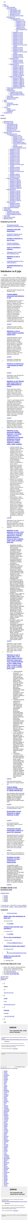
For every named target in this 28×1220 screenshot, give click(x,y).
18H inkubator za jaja (15, 11)
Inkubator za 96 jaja (18, 55)
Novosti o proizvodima (12, 104)
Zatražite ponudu (5, 893)
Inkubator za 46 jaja (18, 60)
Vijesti (5, 101)
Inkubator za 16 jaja (18, 33)
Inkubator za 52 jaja (18, 49)
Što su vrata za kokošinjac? (12, 937)
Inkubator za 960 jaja (18, 74)
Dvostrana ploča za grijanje (16, 15)
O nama (6, 107)
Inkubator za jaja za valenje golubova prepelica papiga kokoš (15, 332)
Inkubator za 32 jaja (18, 39)
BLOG (8, 105)
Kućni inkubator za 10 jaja (19, 147)
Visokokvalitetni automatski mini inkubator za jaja (15, 295)
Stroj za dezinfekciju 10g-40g (17, 94)
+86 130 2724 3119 (8, 992)
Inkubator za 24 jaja (18, 36)
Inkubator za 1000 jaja (18, 79)
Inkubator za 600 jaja (18, 69)
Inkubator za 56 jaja (18, 50)
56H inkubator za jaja (15, 12)
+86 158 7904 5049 (14, 974)
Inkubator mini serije (15, 18)
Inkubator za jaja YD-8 (18, 139)
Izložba (8, 108)
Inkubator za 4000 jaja (18, 82)
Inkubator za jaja (11, 17)
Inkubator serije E (14, 58)
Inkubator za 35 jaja (18, 40)
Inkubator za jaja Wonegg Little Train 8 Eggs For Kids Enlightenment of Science (15, 383)
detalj (10, 324)
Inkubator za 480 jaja (18, 68)
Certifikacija (10, 111)
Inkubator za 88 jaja (18, 54)
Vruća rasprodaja (11, 7)
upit (8, 324)
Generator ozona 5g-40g (16, 92)
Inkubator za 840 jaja (18, 72)
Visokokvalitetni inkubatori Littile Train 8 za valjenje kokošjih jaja (15, 788)
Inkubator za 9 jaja (20, 25)
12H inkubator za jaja (15, 10)
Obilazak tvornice (11, 110)
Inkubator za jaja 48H (12, 127)
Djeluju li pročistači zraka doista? (14, 946)
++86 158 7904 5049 (9, 1016)
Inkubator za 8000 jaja (18, 85)
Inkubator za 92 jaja (18, 61)
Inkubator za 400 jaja (18, 78)
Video (5, 100)
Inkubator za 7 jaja (20, 22)
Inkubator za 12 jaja (18, 32)
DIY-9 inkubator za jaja (19, 142)
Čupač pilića (10, 96)
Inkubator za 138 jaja (18, 62)
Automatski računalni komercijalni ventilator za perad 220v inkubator (15, 830)
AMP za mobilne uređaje (20, 906)
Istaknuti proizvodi (8, 121)
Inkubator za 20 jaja (18, 35)
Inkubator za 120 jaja (18, 65)
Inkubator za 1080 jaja (18, 75)
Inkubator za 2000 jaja (18, 80)
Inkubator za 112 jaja (18, 57)
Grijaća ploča (10, 89)
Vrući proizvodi (4, 906)
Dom (5, 4)
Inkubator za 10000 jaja (19, 86)
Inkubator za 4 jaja (20, 21)
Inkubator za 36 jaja (18, 42)
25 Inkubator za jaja (15, 156)
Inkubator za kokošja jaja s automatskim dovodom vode (15, 365)
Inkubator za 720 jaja (18, 71)
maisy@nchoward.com (12, 972)
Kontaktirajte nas (8, 112)
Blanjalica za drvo (11, 98)
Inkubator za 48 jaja (18, 47)
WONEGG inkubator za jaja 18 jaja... (15, 239)
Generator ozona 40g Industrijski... (13, 230)
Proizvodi (6, 6)
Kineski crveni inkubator (16, 76)
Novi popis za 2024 (11, 8)
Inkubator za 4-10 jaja (18, 19)
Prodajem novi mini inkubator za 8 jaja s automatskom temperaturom (13, 859)
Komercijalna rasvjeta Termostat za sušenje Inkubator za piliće (14, 813)
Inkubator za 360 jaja (18, 67)
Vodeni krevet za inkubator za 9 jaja (20, 27)
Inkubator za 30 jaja (18, 37)
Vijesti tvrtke (10, 103)
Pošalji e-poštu (4, 978)
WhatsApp (3, 979)
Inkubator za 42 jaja (18, 43)
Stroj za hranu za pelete (12, 97)
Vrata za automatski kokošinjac (14, 87)
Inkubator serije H (14, 64)
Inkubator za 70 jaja (15, 14)
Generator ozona (11, 90)
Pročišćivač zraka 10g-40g (16, 93)
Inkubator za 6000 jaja (18, 83)
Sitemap (11, 906)
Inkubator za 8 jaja (20, 24)
